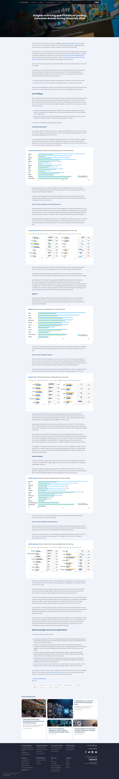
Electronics (57, 687)
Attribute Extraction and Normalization (26, 770)
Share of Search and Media (41, 749)
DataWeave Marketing (39, 678)
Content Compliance (70, 747)
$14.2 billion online (73, 43)
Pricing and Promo (54, 751)
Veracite (38, 761)
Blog (52, 760)
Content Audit (77, 685)
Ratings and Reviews (40, 753)
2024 (36, 680)
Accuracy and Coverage (41, 760)
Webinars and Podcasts (56, 771)
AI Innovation (38, 763)
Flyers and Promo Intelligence (27, 767)
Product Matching (25, 761)
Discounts (42, 687)
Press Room (68, 763)
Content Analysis (70, 745)
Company (68, 758)
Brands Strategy (68, 685)
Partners (67, 761)
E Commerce (50, 687)
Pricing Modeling (25, 752)
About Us (67, 760)
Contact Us (68, 767)
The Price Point (54, 761)
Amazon (34, 685)
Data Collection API (25, 760)
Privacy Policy (94, 763)
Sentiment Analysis (25, 763)
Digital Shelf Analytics (42, 745)
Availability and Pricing (40, 747)
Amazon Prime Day (43, 685)
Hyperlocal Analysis (25, 765)
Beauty (50, 685)
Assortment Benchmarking (56, 747)
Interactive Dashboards (55, 769)
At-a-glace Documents (55, 765)
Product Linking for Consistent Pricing (27, 750)
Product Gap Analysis (55, 749)
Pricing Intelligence (27, 745)
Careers (67, 765)
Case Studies (53, 763)
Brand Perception (59, 685)
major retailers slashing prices (75, 55)
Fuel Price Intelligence (26, 754)
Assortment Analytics (57, 745)
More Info (8, 775)
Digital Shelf (35, 687)
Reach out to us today (53, 672)
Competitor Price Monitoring (27, 747)
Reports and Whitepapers (56, 767)
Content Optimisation (70, 749)
